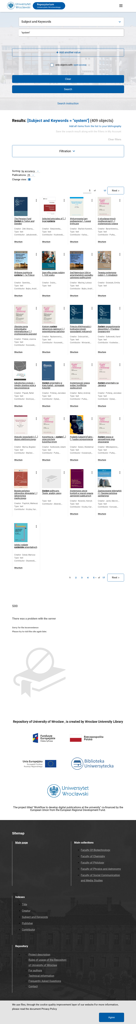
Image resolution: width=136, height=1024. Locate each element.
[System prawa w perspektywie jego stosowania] (107, 424)
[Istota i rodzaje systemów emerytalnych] (23, 532)
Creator (26, 910)
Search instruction (68, 103)
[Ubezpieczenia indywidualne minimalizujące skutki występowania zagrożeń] (23, 314)
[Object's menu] (36, 200)
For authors (35, 970)
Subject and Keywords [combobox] (36, 21)
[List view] (29, 180)
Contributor (28, 929)
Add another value (69, 52)
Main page (21, 842)
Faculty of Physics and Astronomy (101, 868)
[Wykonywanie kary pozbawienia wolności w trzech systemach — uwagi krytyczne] (79, 206)
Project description (39, 954)
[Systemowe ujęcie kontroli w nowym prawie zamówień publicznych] (79, 478)
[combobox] (71, 33)
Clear (68, 79)
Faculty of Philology (92, 862)
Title (24, 904)
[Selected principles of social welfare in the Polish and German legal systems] (51, 206)
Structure (18, 242)
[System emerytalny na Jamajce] (107, 370)
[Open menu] (121, 6)
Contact (33, 986)
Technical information (41, 975)
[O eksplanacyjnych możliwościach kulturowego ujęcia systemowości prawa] (107, 206)
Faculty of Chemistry (93, 856)
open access (79, 65)
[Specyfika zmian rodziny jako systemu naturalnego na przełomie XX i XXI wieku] (51, 260)
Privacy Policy (49, 1008)
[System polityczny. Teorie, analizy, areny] (51, 478)
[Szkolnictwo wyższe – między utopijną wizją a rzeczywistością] (23, 370)
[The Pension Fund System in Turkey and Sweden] (23, 206)
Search (68, 89)
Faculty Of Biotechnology (95, 850)
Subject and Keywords (35, 917)
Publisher (27, 923)
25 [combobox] (28, 175)
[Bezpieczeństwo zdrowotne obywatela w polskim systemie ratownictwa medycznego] (23, 478)
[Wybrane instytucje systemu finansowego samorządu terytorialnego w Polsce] (23, 260)
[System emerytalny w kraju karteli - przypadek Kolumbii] (51, 370)
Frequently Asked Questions (45, 981)
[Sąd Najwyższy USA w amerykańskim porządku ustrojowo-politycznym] (79, 260)
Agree (111, 1017)
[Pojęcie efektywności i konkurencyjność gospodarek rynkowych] (79, 314)
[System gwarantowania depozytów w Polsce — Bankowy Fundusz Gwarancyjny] (107, 314)
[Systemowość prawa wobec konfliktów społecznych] (79, 370)
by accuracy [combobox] (28, 171)
